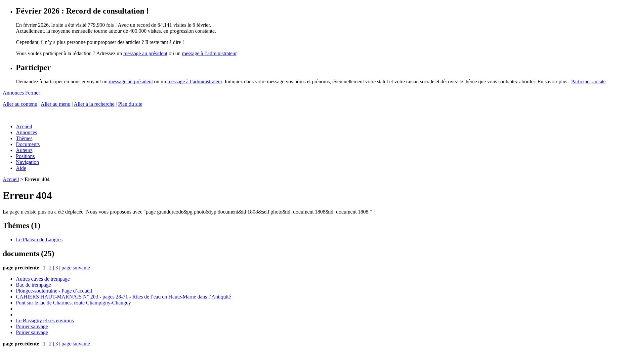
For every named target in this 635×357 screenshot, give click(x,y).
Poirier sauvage (32, 326)
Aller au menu (55, 104)
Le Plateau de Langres (39, 239)
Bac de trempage (33, 285)
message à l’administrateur (209, 53)
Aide (21, 168)
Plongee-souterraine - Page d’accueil (54, 291)
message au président (145, 53)
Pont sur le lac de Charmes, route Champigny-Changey (73, 302)
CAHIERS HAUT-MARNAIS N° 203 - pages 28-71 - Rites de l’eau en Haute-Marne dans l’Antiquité (123, 296)
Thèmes (24, 138)
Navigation (27, 162)
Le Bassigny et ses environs (45, 320)
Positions (25, 156)
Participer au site (588, 81)
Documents (28, 144)
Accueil (24, 126)
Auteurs (24, 150)
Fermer (32, 93)
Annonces (13, 93)
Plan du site (130, 104)
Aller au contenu (20, 104)
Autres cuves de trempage (43, 279)
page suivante (76, 267)
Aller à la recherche (94, 104)
